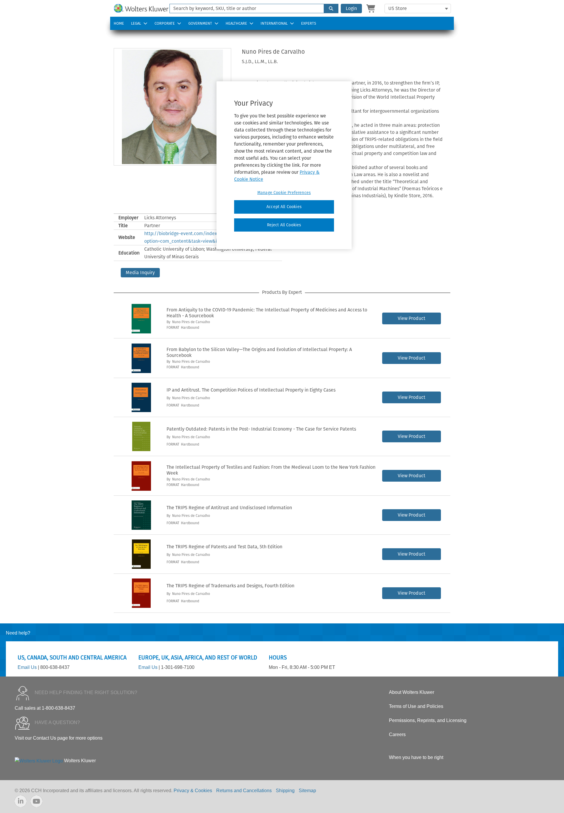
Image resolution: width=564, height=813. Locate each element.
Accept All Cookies (284, 206)
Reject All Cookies (284, 224)
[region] (284, 165)
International (274, 23)
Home (119, 23)
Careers (397, 734)
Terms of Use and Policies (416, 706)
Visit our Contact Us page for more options (59, 738)
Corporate (165, 23)
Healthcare (236, 23)
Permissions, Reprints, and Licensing (427, 720)
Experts (308, 23)
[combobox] (244, 8)
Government (200, 23)
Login (351, 8)
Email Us (27, 667)
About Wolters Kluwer (411, 692)
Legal (136, 23)
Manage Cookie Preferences (284, 192)
